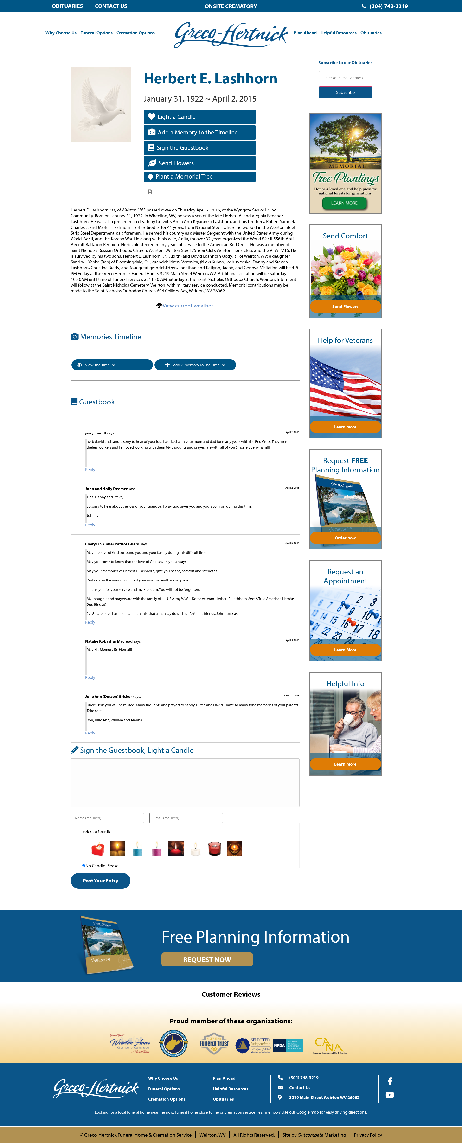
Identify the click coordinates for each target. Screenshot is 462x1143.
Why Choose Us (61, 33)
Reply (90, 469)
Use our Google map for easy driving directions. (324, 1112)
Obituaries (67, 5)
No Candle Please (102, 865)
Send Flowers (176, 163)
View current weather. (188, 305)
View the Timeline (100, 364)
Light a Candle (177, 117)
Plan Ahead (305, 33)
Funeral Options (96, 33)
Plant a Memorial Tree (184, 176)
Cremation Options (135, 33)
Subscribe (345, 92)
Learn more (345, 426)
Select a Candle (96, 831)
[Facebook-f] (390, 1081)
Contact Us (111, 5)
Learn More (345, 649)
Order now (345, 538)
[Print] (150, 191)
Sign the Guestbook (182, 148)
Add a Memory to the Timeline (198, 132)
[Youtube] (390, 1095)
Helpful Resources (339, 33)
